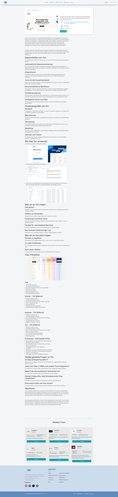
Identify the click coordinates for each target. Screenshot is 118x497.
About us (50, 477)
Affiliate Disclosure (63, 479)
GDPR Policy (62, 477)
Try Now (63, 31)
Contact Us (66, 2)
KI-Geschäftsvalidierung (69, 23)
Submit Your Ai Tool (53, 475)
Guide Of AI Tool (43, 493)
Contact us (51, 479)
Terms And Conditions (64, 473)
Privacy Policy (62, 475)
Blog (72, 2)
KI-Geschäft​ (35, 10)
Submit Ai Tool (58, 2)
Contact (91, 493)
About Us (52, 2)
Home (46, 2)
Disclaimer (61, 482)
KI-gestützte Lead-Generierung (81, 22)
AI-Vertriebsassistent (69, 22)
